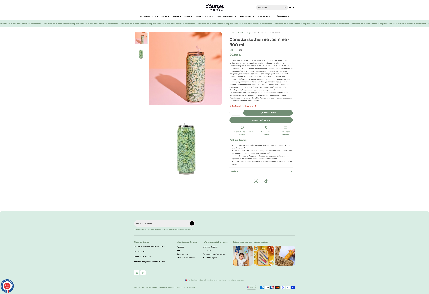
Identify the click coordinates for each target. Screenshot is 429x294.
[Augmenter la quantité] (240, 113)
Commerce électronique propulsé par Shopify (177, 287)
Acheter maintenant (261, 120)
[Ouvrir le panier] (294, 7)
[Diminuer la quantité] (231, 113)
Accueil (232, 33)
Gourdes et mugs (244, 33)
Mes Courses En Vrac (149, 287)
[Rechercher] (285, 7)
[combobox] (272, 7)
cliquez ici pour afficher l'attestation (232, 280)
